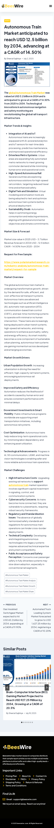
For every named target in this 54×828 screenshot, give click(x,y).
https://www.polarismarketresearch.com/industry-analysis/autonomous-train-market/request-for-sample (27, 266)
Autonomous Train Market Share (19, 591)
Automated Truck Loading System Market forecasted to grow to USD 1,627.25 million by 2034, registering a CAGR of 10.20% (41, 617)
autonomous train (18, 485)
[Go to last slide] (7, 687)
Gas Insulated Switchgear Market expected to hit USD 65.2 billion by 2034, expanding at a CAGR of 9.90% (13, 616)
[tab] (21, 722)
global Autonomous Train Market (27, 92)
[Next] (47, 687)
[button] (50, 6)
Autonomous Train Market (17, 575)
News (7, 21)
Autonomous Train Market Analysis (20, 580)
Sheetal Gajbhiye (14, 58)
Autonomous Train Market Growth (20, 586)
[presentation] (27, 671)
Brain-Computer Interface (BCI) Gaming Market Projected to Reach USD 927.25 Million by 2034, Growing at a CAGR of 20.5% (27, 700)
